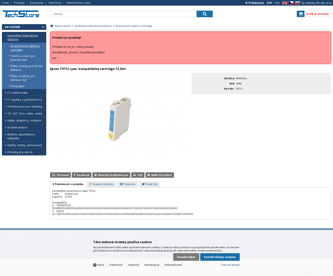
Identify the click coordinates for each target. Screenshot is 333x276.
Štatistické (133, 265)
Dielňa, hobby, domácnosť (24, 145)
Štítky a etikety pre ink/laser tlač (22, 78)
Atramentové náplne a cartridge (25, 48)
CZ (290, 3)
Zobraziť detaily (230, 265)
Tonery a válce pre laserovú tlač (22, 58)
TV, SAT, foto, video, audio (24, 113)
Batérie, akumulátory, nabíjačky (21, 136)
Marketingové (152, 265)
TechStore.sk (24, 13)
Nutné (101, 265)
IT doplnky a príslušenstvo (24, 99)
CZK (277, 2)
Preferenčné (116, 265)
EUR (269, 2)
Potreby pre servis (20, 152)
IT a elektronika (17, 92)
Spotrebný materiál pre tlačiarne (22, 37)
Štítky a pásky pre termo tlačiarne (26, 68)
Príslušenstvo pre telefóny (24, 106)
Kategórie (12, 27)
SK (297, 3)
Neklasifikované (173, 265)
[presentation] (68, 184)
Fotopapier (17, 86)
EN (284, 3)
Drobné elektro (17, 127)
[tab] (68, 184)
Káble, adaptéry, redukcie (24, 120)
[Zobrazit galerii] (120, 165)
